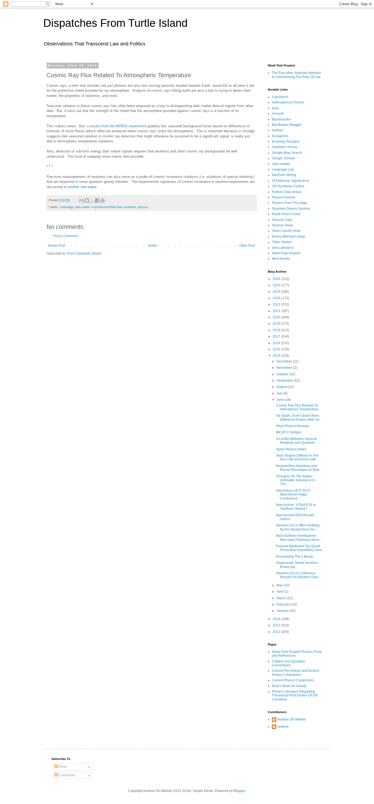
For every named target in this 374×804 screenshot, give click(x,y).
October (283, 374)
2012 (277, 625)
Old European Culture (288, 186)
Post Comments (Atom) (84, 253)
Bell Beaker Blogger (287, 125)
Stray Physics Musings (292, 426)
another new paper (82, 187)
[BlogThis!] (87, 200)
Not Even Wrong (284, 175)
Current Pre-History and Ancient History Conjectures (295, 672)
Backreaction (281, 119)
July (280, 393)
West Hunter (281, 259)
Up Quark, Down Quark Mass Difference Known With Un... (299, 417)
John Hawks (281, 164)
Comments (66, 775)
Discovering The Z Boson (294, 556)
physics (143, 207)
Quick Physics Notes (291, 449)
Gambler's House (285, 147)
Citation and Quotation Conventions (288, 663)
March (282, 598)
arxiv (275, 108)
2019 (277, 323)
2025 (277, 285)
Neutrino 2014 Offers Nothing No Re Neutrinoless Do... (298, 527)
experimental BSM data (107, 207)
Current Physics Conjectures (293, 680)
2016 (277, 343)
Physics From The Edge (289, 203)
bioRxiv (277, 130)
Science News (282, 225)
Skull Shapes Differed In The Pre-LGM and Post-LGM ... (297, 457)
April (280, 591)
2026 (277, 279)
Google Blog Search (287, 153)
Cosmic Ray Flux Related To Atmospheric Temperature (297, 407)
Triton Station (282, 242)
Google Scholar (283, 158)
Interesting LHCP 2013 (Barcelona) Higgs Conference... (293, 494)
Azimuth (278, 114)
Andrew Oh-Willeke (291, 719)
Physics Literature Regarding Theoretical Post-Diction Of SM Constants (294, 695)
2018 (277, 330)
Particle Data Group (286, 192)
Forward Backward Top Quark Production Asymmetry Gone (299, 548)
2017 (277, 336)
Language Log (283, 169)
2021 (277, 311)
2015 (277, 349)
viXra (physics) (283, 248)
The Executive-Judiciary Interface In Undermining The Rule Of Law (296, 75)
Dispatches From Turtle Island (115, 23)
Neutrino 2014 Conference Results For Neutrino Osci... (298, 575)
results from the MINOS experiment (118, 126)
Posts (62, 767)
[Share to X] (92, 200)
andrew (283, 726)
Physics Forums (283, 197)
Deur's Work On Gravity (289, 686)
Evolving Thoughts (286, 141)
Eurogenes (280, 136)
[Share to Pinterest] (102, 200)
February (284, 604)
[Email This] (81, 200)
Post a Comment (65, 236)
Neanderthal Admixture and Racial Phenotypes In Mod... (299, 468)
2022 (277, 304)
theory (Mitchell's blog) (288, 236)
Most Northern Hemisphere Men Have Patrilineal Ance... (299, 537)
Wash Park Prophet (286, 253)
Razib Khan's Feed (286, 214)
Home (152, 245)
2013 (277, 619)
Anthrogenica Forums (288, 102)
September (285, 380)
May (280, 585)
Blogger (239, 791)
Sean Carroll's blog (286, 231)
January (283, 611)
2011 (277, 632)
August (282, 387)
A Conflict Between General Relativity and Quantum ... (297, 441)
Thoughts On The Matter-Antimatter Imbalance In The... (295, 480)
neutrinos (130, 207)
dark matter (82, 207)
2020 (277, 317)
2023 (277, 298)
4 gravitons (280, 97)
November (285, 368)
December (285, 361)
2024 (277, 291)
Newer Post (56, 245)
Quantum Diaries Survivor (291, 209)
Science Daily (282, 220)
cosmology (66, 207)
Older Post (247, 245)
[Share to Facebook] (97, 200)
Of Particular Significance (290, 181)
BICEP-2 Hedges (288, 432)
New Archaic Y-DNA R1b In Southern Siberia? (296, 507)
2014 (277, 356)
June (281, 400)
